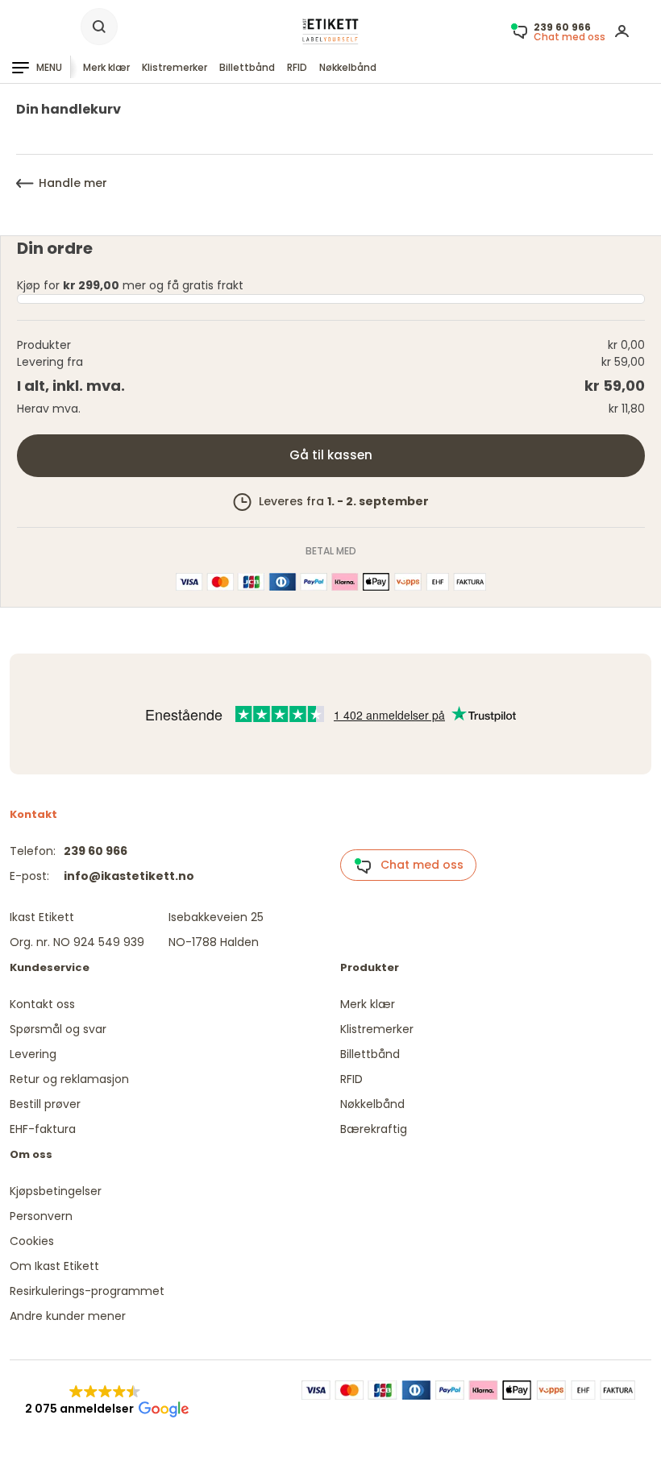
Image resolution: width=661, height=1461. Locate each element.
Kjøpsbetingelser (56, 1191)
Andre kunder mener (68, 1316)
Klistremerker (174, 67)
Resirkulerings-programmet (87, 1291)
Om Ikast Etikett (54, 1266)
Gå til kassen (330, 454)
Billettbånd (247, 67)
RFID (297, 67)
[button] (105, 1400)
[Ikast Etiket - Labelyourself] (330, 31)
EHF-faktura (43, 1129)
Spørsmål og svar (58, 1029)
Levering (33, 1054)
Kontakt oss (42, 1004)
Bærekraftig (373, 1129)
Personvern (41, 1216)
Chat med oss (417, 865)
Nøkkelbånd (347, 67)
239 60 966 (95, 851)
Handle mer (73, 183)
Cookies (32, 1241)
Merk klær (106, 67)
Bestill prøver (45, 1104)
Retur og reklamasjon (69, 1079)
